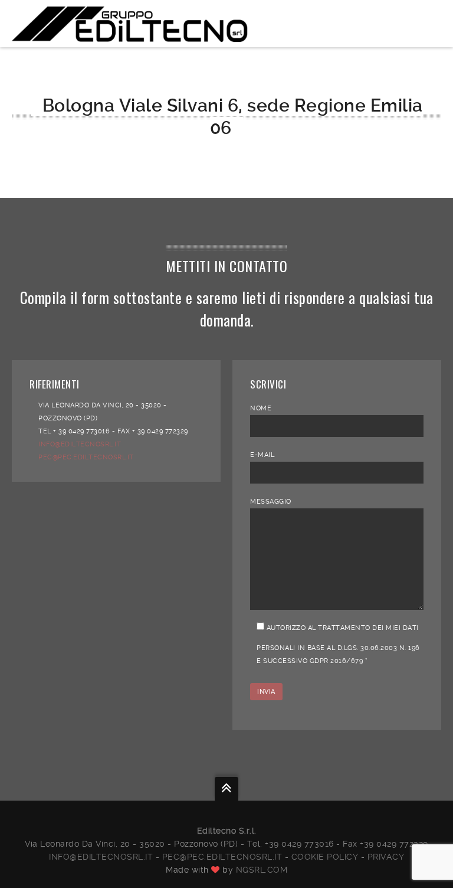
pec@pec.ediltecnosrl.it (222, 856)
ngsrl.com (262, 869)
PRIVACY (386, 856)
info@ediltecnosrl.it (101, 856)
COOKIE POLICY (325, 856)
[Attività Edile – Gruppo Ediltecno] (130, 23)
